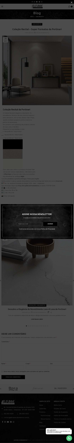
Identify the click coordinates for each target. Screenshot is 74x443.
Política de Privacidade (48, 229)
